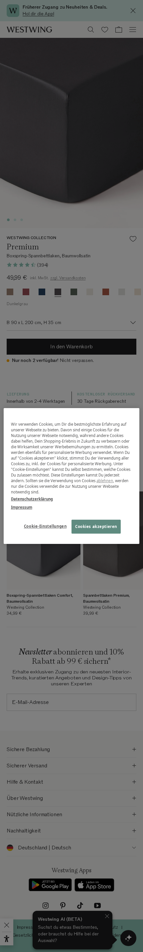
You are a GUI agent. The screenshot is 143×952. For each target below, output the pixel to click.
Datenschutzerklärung (32, 498)
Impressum (21, 507)
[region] (72, 476)
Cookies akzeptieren (96, 526)
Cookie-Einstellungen (45, 526)
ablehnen (104, 480)
